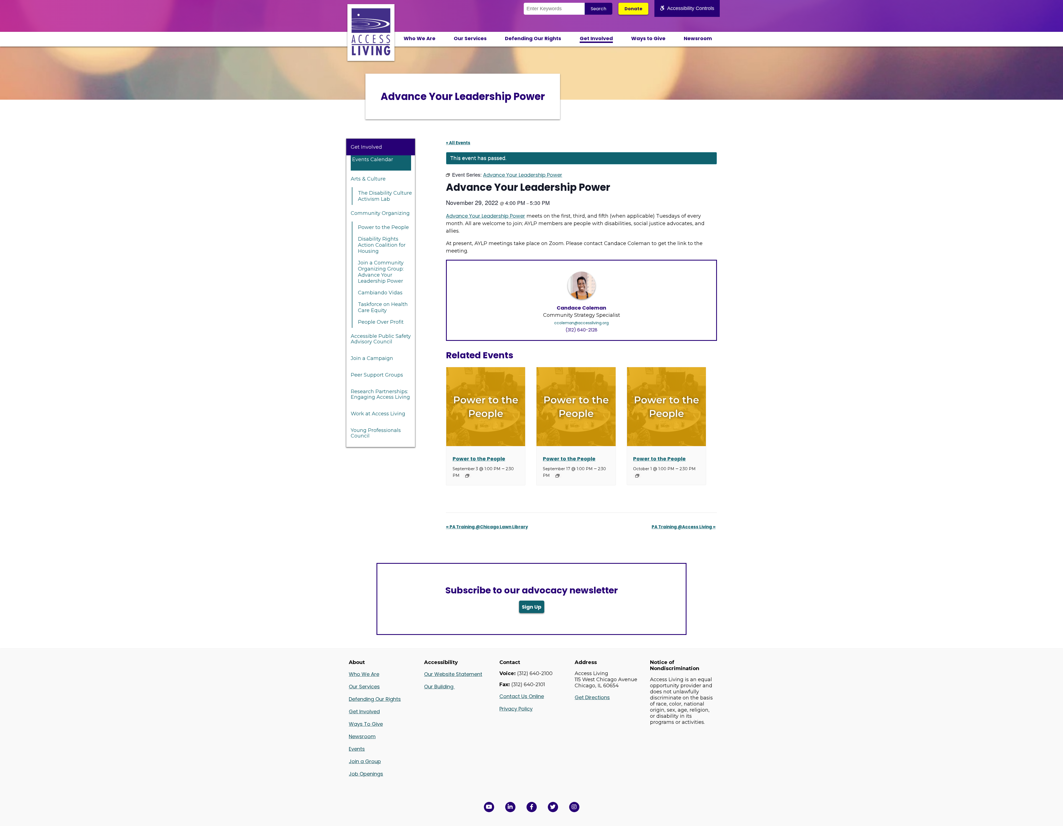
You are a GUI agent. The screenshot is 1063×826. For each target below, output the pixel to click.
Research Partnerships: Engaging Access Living (380, 394)
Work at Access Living (378, 414)
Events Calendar (372, 159)
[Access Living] (371, 54)
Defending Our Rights (533, 38)
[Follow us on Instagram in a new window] (574, 807)
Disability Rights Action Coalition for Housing (382, 245)
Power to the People (383, 227)
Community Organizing (380, 213)
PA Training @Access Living (684, 527)
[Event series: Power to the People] (467, 475)
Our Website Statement (453, 674)
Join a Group (365, 761)
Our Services (470, 38)
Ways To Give (366, 724)
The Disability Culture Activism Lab (385, 196)
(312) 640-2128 (581, 330)
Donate (633, 9)
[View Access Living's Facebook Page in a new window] (532, 807)
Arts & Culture (368, 179)
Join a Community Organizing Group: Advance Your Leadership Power (381, 272)
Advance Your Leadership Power (485, 215)
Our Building (439, 686)
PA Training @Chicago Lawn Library (487, 527)
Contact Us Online (521, 696)
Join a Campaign (372, 358)
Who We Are (419, 38)
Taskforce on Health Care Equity (383, 307)
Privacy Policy (516, 708)
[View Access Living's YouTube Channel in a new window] (489, 807)
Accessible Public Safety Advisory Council (381, 339)
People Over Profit (381, 322)
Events (357, 748)
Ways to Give (648, 38)
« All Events (458, 143)
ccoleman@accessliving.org (581, 323)
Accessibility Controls (690, 8)
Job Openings (366, 773)
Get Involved (596, 38)
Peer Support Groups (377, 375)
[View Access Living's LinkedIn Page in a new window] (510, 807)
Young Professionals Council (376, 433)
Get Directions (592, 697)
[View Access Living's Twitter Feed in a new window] (553, 807)
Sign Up (531, 606)
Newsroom (698, 38)
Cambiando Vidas (380, 293)
